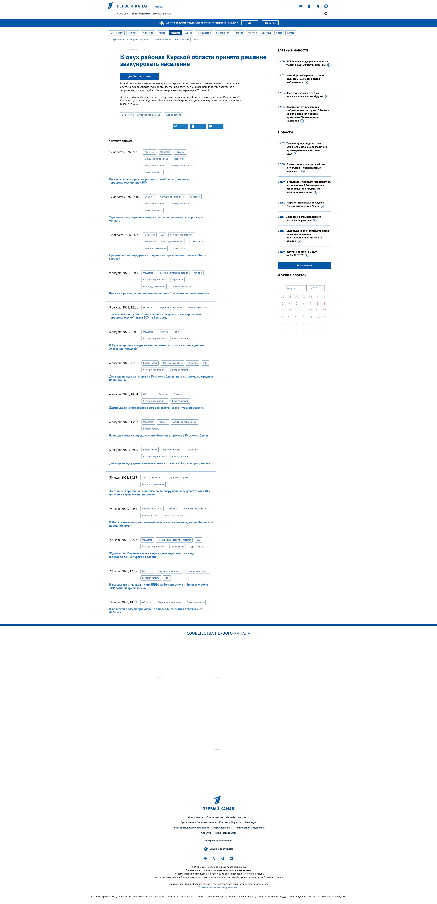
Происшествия (204, 32)
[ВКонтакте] (180, 126)
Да (249, 22)
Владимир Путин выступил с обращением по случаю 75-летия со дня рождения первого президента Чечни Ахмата (307, 113)
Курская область (173, 114)
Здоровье (266, 32)
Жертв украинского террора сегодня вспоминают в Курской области (156, 408)
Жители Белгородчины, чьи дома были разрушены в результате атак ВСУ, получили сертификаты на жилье (159, 492)
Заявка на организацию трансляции (218, 887)
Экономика (148, 32)
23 (324, 317)
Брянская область (153, 172)
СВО (162, 234)
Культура (252, 32)
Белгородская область (182, 165)
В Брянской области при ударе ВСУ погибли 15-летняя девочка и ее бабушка (155, 610)
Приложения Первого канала (198, 822)
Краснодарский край (181, 286)
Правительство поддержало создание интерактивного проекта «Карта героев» (157, 256)
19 (297, 317)
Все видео (250, 822)
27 (283, 297)
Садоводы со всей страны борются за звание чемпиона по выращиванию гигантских (307, 236)
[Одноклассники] (198, 126)
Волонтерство (150, 362)
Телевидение (177, 546)
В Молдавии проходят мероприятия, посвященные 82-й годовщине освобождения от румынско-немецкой (308, 187)
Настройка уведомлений (218, 840)
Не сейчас (270, 22)
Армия (188, 32)
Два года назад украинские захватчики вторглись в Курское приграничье (159, 463)
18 (290, 317)
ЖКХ (144, 477)
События (206, 832)
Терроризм (179, 158)
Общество (175, 32)
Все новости (117, 32)
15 (317, 310)
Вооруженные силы (172, 362)
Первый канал (133, 6)
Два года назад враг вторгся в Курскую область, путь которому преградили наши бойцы (161, 378)
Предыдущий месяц (281, 288)
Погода (290, 32)
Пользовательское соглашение (190, 827)
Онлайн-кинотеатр (237, 817)
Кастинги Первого (230, 822)
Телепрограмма (140, 13)
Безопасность (223, 32)
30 (304, 297)
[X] (215, 126)
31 (310, 297)
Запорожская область (155, 248)
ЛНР (167, 577)
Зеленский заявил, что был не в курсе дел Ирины (304, 94)
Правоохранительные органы (173, 272)
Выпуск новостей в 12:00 (301, 253)
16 (324, 310)
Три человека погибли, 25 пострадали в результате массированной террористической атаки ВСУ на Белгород (155, 315)
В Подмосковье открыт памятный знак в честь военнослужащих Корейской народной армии (161, 524)
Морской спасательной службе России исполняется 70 (305, 204)
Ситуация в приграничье (148, 114)
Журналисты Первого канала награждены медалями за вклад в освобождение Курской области (151, 555)
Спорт (279, 32)
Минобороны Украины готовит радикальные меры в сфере (305, 79)
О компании (195, 817)
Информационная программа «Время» (129, 39)
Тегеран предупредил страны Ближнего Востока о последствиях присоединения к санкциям (307, 148)
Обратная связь (222, 827)
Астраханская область (155, 165)
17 (283, 317)
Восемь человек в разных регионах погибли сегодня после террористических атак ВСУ (149, 180)
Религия (239, 32)
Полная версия (162, 13)
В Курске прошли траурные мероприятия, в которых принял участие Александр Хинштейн (156, 347)
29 (297, 297)
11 (290, 310)
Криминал (150, 151)
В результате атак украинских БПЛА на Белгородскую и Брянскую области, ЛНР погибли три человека (160, 586)
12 (297, 310)
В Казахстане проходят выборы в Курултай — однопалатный (305, 167)
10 (283, 310)
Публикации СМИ (225, 832)
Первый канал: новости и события (174, 539)
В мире (161, 32)
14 (310, 310)
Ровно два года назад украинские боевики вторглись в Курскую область (159, 435)
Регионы (180, 151)
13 (304, 310)
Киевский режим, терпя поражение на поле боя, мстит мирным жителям (159, 293)
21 (310, 317)
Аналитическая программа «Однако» (171, 39)
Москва (197, 39)
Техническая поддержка (250, 827)
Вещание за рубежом (221, 848)
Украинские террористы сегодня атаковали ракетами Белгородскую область (156, 218)
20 (304, 317)
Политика (132, 32)
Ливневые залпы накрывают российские (303, 218)
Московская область (174, 515)
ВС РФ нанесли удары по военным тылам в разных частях (307, 63)
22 (317, 317)
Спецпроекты (214, 817)
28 (290, 297)
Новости (122, 13)
